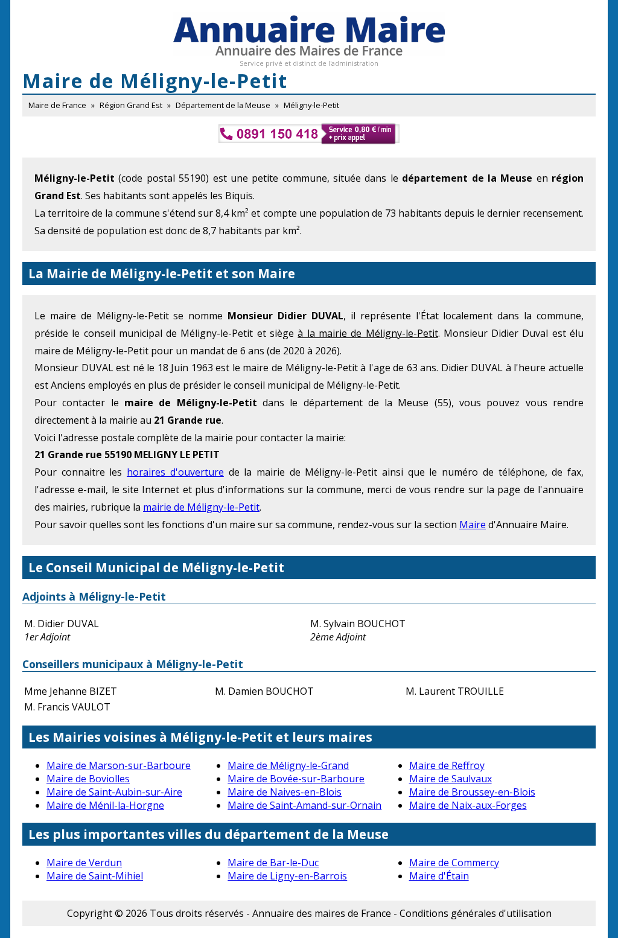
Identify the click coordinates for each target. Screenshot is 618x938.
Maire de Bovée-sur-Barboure (296, 778)
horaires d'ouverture (175, 472)
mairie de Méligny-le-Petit (201, 507)
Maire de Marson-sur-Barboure (118, 765)
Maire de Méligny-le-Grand (288, 765)
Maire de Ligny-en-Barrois (287, 875)
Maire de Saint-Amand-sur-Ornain (304, 805)
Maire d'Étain (439, 875)
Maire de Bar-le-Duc (273, 862)
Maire (472, 524)
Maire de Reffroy (447, 765)
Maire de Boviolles (88, 778)
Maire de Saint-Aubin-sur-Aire (114, 792)
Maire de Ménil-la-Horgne (105, 805)
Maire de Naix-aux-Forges (468, 805)
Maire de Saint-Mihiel (94, 875)
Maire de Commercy (454, 862)
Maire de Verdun (84, 862)
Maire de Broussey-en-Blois (472, 792)
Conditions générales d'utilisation (476, 913)
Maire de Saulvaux (450, 778)
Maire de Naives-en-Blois (285, 792)
